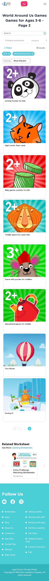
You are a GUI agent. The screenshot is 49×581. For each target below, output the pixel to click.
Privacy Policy (30, 569)
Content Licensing (36, 546)
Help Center (10, 554)
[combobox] (21, 61)
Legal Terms (17, 569)
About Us (9, 528)
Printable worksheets (14, 40)
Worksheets (10, 511)
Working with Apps (36, 522)
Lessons (35, 40)
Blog (7, 522)
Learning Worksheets (21, 447)
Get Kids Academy (36, 528)
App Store (9, 538)
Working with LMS (36, 517)
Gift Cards (32, 533)
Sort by (7, 60)
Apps (7, 517)
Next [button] (44, 465)
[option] (24, 466)
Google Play (10, 544)
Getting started (35, 511)
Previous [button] (3, 465)
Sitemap (8, 549)
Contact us (10, 533)
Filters (8, 48)
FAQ (30, 552)
